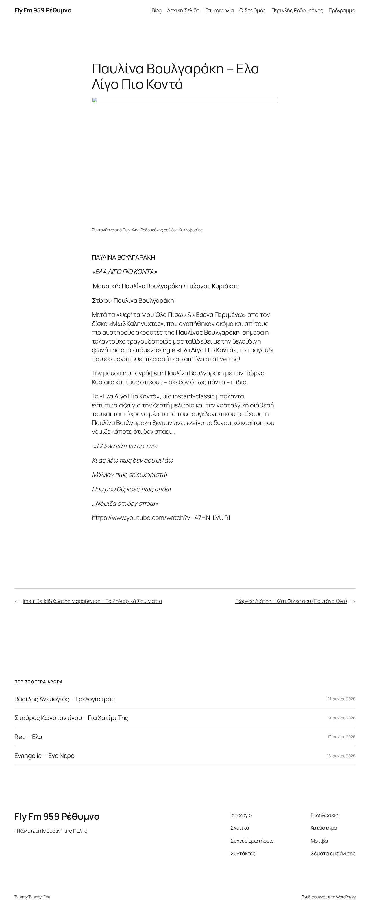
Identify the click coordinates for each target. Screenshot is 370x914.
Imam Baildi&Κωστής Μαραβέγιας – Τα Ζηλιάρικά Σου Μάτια (92, 600)
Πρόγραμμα (342, 10)
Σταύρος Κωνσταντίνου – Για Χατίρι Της (71, 717)
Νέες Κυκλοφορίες (185, 229)
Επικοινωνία (219, 10)
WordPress (346, 897)
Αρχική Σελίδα (183, 10)
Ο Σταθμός (252, 10)
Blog (157, 10)
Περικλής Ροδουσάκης (297, 10)
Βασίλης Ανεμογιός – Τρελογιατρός (64, 698)
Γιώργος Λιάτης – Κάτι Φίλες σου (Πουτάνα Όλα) (291, 600)
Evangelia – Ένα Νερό (44, 755)
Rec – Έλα (28, 736)
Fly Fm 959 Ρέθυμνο (42, 10)
